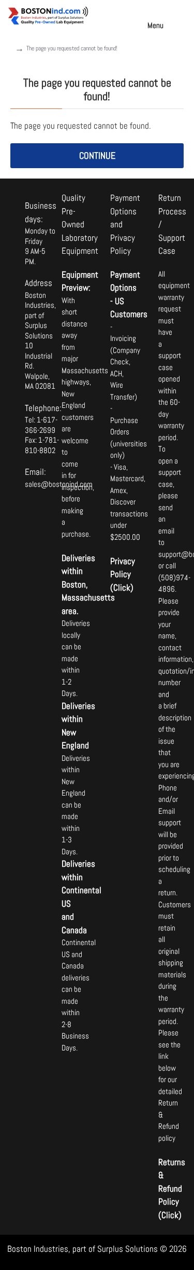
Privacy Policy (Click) (121, 574)
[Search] (181, 15)
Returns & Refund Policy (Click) (169, 1188)
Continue (97, 155)
